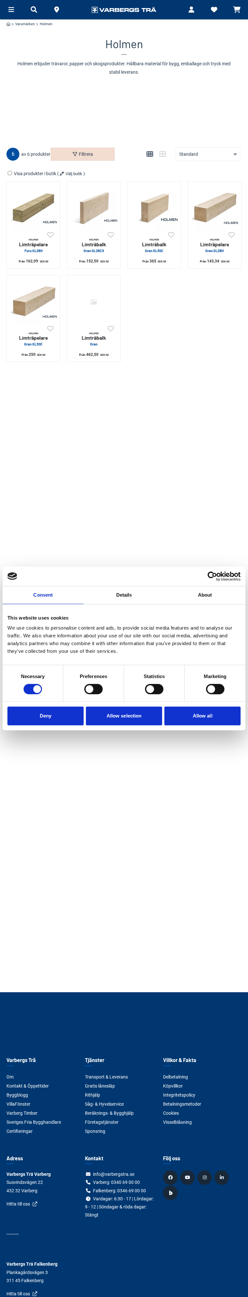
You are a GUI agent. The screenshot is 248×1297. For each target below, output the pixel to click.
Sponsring (95, 1131)
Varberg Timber (21, 1113)
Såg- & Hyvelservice (104, 1104)
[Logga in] (191, 9)
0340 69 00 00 (125, 1182)
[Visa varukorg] (236, 9)
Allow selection (124, 715)
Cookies (171, 1113)
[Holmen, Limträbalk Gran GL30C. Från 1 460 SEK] (154, 208)
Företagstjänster (102, 1122)
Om (10, 1076)
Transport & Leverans (106, 1076)
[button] (56, 9)
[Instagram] (205, 1177)
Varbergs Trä (21, 1060)
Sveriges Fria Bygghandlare (33, 1122)
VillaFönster (18, 1104)
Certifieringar (19, 1131)
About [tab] (205, 595)
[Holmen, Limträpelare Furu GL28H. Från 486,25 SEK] (33, 208)
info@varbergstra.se (113, 1174)
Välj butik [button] (74, 173)
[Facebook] (171, 1177)
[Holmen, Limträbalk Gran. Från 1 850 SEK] (93, 302)
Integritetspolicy (179, 1095)
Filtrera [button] (86, 154)
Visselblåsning (177, 1122)
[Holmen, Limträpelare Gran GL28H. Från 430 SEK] (214, 208)
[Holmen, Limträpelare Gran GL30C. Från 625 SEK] (33, 302)
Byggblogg (17, 1095)
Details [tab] (124, 595)
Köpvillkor (173, 1086)
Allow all (202, 715)
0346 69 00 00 (131, 1190)
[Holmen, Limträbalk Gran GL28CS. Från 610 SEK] (93, 208)
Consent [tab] (43, 595)
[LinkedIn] (222, 1177)
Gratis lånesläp (100, 1086)
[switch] (93, 689)
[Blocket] (171, 1192)
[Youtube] (188, 1177)
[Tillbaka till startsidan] (124, 9)
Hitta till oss (18, 1204)
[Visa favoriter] (214, 9)
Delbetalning (175, 1076)
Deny (45, 715)
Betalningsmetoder (182, 1104)
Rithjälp (92, 1095)
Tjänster (94, 1060)
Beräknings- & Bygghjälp (109, 1113)
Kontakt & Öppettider (27, 1086)
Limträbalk (94, 245)
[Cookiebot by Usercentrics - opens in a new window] (212, 576)
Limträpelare (33, 245)
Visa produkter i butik (35, 173)
